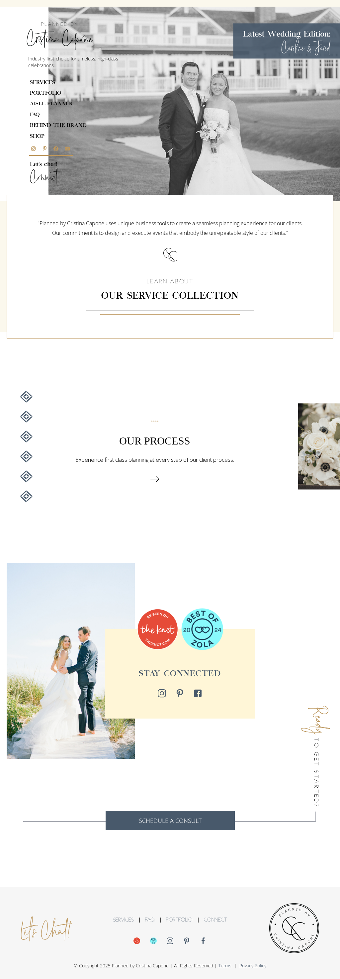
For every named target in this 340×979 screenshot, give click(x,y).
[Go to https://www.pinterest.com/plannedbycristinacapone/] (186, 941)
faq (35, 115)
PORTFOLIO (179, 920)
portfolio (45, 93)
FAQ (150, 920)
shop (37, 136)
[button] (33, 148)
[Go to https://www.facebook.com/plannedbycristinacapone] (203, 941)
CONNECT (215, 920)
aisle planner (51, 104)
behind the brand (58, 125)
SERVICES (123, 920)
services (42, 82)
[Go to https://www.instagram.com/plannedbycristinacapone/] (170, 941)
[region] (170, 446)
